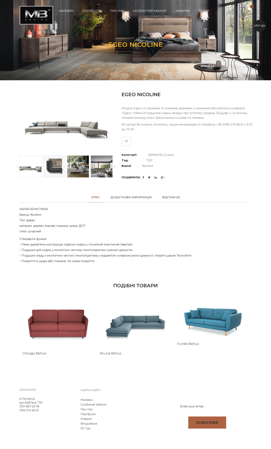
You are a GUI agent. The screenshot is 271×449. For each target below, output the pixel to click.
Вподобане (89, 423)
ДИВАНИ (155, 155)
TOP (149, 160)
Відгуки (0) (171, 197)
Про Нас (87, 409)
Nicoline (147, 166)
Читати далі (84, 359)
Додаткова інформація (131, 197)
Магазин (87, 400)
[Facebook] (143, 177)
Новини (86, 419)
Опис (95, 197)
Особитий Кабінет (94, 404)
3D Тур (85, 428)
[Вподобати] (126, 141)
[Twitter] (149, 177)
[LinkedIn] (156, 177)
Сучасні (168, 155)
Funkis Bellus (188, 344)
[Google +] (162, 177)
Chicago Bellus (34, 353)
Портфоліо (88, 414)
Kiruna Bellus (110, 353)
